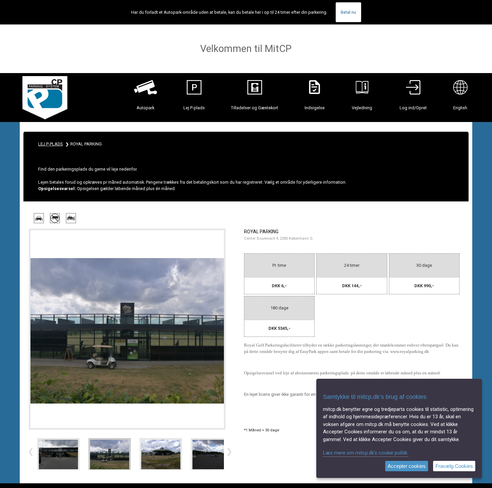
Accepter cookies (407, 466)
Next (229, 452)
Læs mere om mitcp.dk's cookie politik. (365, 453)
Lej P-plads (50, 143)
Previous (31, 452)
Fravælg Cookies (454, 466)
